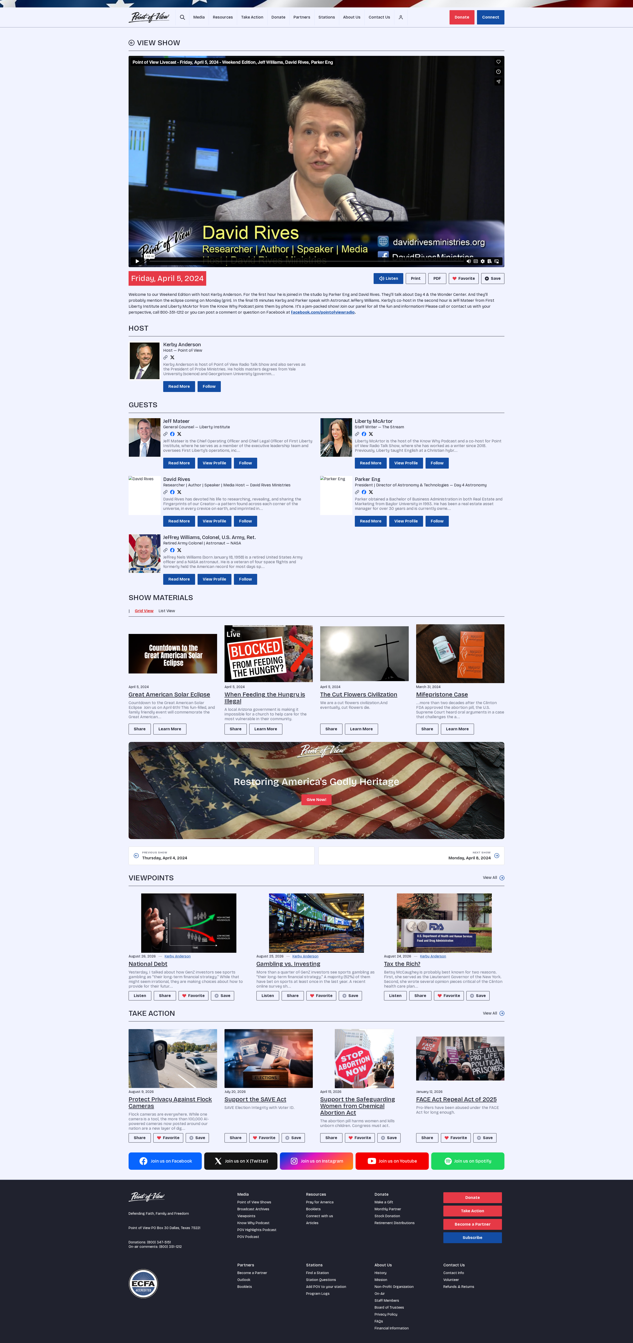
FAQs (379, 1321)
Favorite (466, 278)
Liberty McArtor (374, 421)
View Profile (214, 463)
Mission (381, 1280)
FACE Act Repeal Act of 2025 (456, 1099)
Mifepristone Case (442, 694)
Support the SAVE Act (255, 1099)
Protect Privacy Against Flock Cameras (170, 1102)
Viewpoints (246, 1216)
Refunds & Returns (458, 1287)
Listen (140, 995)
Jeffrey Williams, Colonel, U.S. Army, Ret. (209, 537)
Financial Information (392, 1328)
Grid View (144, 610)
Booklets (313, 1209)
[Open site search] (182, 17)
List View (166, 610)
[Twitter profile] (172, 357)
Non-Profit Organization (394, 1287)
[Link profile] (165, 357)
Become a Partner (473, 1224)
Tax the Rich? (402, 963)
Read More (179, 386)
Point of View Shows (254, 1202)
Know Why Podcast (253, 1223)
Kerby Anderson (182, 344)
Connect (490, 17)
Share (140, 729)
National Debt (148, 963)
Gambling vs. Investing (288, 963)
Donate (462, 17)
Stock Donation (387, 1216)
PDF (437, 278)
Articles (312, 1223)
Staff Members (387, 1301)
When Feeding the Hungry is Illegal (265, 698)
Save (496, 278)
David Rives (176, 479)
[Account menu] (400, 17)
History (380, 1273)
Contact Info (453, 1273)
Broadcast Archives (253, 1209)
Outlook (243, 1280)
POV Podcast (248, 1237)
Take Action (472, 1211)
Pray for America (320, 1202)
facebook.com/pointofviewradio (323, 312)
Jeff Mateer (176, 421)
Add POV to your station (326, 1287)
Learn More (169, 729)
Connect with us (319, 1216)
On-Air (380, 1294)
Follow (209, 386)
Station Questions (321, 1280)
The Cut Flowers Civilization (358, 694)
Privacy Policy (386, 1314)
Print (416, 278)
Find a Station (317, 1273)
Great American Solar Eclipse (169, 694)
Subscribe (472, 1237)
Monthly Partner (388, 1209)
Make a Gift (384, 1202)
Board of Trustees (389, 1307)
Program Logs (318, 1294)
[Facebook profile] (172, 434)
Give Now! (316, 799)
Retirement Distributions (395, 1223)
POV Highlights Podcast (256, 1230)
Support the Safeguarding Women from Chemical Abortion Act (357, 1106)
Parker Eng (367, 479)
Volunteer (451, 1280)
